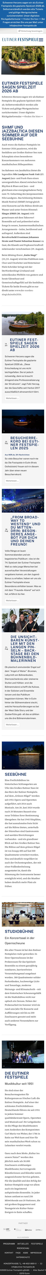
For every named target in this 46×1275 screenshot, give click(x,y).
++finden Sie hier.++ (31, 19)
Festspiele (37, 1244)
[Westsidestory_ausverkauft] (23, 501)
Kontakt (9, 1253)
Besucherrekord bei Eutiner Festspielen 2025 (24, 443)
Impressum (35, 1253)
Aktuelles (23, 1244)
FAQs (18, 1253)
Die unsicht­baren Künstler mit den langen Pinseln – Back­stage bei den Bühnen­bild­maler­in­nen (25, 649)
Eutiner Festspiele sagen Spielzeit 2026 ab (24, 345)
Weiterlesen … (13, 398)
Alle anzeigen (23, 1237)
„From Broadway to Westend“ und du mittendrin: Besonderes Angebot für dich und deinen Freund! (26, 530)
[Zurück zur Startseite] (20, 39)
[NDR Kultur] (19, 1230)
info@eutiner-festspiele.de (23, 1267)
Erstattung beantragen (31, 31)
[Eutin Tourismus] (30, 1229)
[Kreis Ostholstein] (8, 1229)
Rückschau (23, 1248)
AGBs (25, 1253)
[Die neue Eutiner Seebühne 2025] (23, 421)
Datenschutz (23, 1257)
